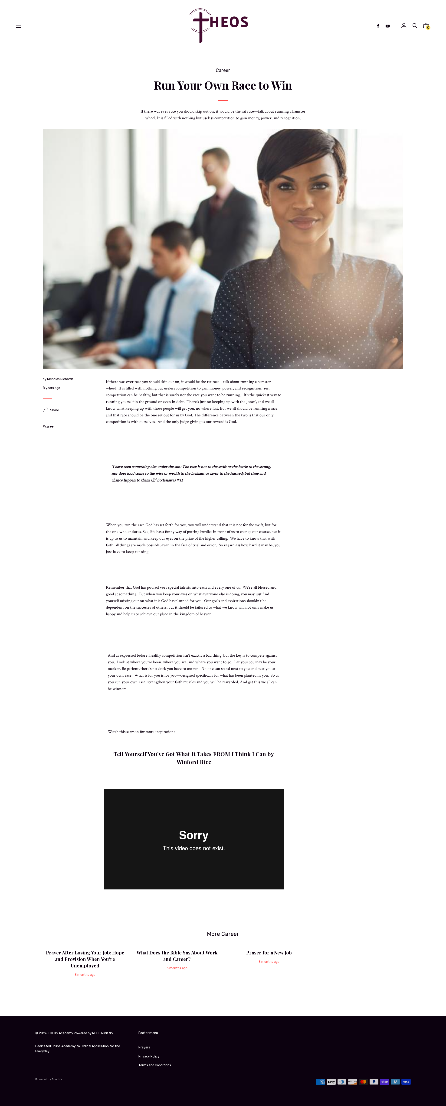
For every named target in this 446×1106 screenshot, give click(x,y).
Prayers (144, 1047)
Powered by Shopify (48, 1079)
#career (49, 426)
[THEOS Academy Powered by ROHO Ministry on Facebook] (378, 26)
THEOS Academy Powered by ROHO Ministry (80, 1033)
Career (223, 70)
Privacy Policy (149, 1056)
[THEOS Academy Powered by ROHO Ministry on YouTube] (387, 26)
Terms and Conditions (154, 1065)
